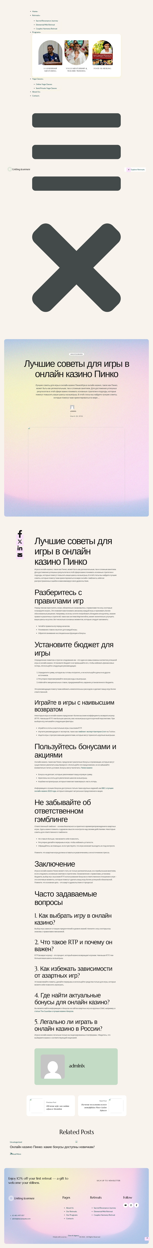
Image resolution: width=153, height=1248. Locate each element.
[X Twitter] (20, 543)
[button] (37, 11)
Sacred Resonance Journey (105, 1208)
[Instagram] (131, 1205)
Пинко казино (86, 768)
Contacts (70, 1218)
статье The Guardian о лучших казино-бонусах (53, 1011)
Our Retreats (71, 1211)
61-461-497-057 (18, 1215)
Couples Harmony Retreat (104, 1215)
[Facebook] (20, 537)
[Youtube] (125, 1205)
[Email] (20, 556)
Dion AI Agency (73, 1235)
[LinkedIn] (20, 550)
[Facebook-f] (136, 1205)
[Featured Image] (76, 1142)
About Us (70, 1208)
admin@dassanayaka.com (21, 1219)
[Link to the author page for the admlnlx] (72, 409)
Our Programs (72, 1215)
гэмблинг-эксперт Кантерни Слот (92, 731)
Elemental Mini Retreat (103, 1211)
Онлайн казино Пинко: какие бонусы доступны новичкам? (52, 1147)
